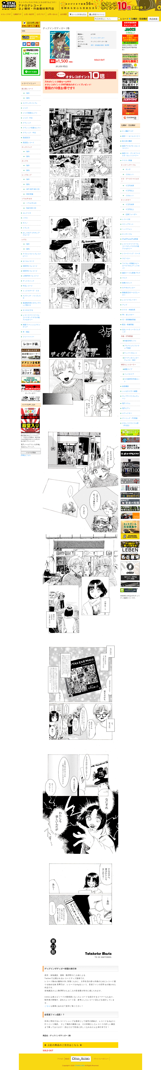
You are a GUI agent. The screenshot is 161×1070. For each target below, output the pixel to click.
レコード (124, 18)
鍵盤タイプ (128, 369)
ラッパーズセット (130, 353)
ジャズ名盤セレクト (30, 113)
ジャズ (25, 108)
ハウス (25, 218)
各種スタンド (127, 283)
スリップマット (128, 224)
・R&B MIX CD (30, 208)
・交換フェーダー (130, 214)
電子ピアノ (126, 408)
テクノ (25, 223)
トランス (26, 228)
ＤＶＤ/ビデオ (28, 310)
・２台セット (129, 174)
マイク (124, 278)
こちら (47, 1006)
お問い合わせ (52, 14)
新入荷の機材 (127, 141)
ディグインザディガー (98, 38)
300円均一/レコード (30, 266)
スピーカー (126, 258)
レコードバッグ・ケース (131, 253)
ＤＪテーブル (127, 234)
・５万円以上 (129, 191)
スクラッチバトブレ (30, 103)
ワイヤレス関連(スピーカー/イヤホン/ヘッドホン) (130, 265)
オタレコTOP (6, 14)
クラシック (27, 123)
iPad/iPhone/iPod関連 (130, 239)
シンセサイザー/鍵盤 (129, 391)
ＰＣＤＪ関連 (127, 160)
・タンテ (127, 169)
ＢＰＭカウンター (128, 288)
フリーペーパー (28, 337)
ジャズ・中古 (28, 118)
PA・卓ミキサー (128, 315)
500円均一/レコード (30, 271)
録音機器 (125, 386)
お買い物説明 (29, 14)
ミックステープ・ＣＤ (31, 291)
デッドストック (28, 281)
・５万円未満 (129, 186)
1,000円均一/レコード (31, 276)
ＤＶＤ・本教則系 (128, 310)
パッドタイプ (129, 374)
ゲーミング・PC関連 (129, 418)
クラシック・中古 (29, 133)
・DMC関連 (29, 194)
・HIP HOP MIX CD (32, 189)
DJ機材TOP (17, 14)
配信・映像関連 (128, 324)
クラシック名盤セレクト (32, 128)
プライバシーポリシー (101, 1059)
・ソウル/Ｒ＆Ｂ (31, 203)
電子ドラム (126, 403)
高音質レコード (28, 142)
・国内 (27, 98)
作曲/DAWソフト (130, 341)
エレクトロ (27, 213)
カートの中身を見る (78, 14)
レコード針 (126, 219)
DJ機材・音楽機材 (139, 18)
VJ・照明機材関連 (129, 320)
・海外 (27, 93)
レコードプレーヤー (129, 300)
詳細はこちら (26, 455)
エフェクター (127, 413)
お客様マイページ (97, 14)
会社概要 (63, 14)
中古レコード (28, 286)
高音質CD (26, 138)
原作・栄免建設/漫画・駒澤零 (100, 45)
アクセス (60, 1059)
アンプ (124, 305)
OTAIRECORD (80, 1065)
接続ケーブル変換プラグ (131, 273)
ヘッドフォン (127, 229)
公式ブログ (41, 14)
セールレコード (28, 261)
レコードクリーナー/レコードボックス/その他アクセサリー (31, 317)
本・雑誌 (26, 332)
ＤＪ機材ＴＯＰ (128, 131)
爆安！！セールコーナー (131, 136)
